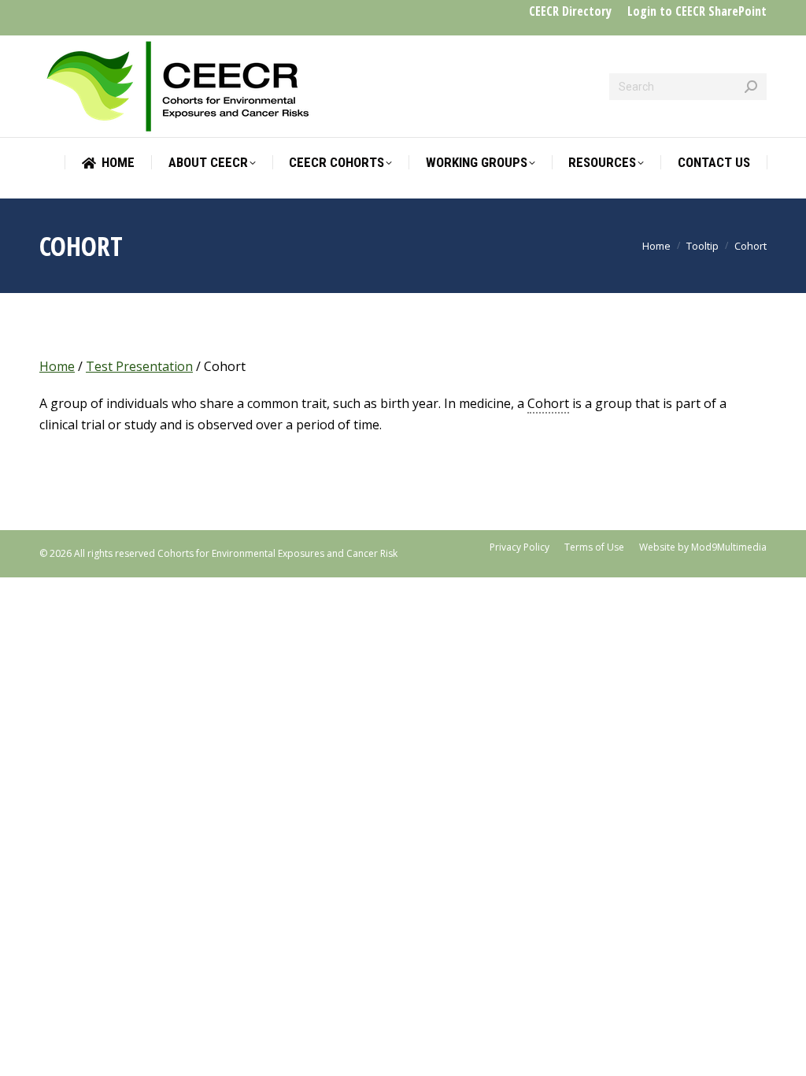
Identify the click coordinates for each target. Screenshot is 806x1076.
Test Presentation (139, 366)
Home (57, 366)
